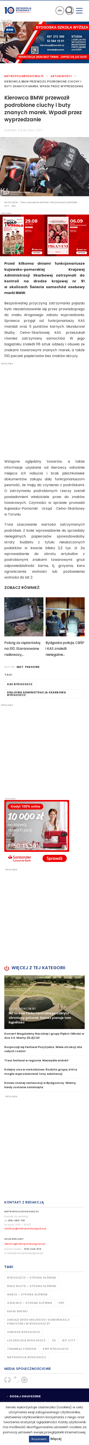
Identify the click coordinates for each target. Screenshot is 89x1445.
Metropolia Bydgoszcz (26, 1357)
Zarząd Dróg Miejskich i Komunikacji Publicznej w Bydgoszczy (38, 1321)
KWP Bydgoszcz (56, 1349)
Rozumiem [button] (39, 1439)
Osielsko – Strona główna (29, 1303)
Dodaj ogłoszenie (25, 1396)
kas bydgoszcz (20, 684)
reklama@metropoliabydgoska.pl (24, 1244)
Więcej (55, 1439)
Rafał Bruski (17, 1311)
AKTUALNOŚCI (61, 76)
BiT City (68, 1340)
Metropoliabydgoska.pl (24, 76)
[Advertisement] (44, 409)
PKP (61, 1303)
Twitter (16, 1380)
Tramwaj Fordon (21, 1349)
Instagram (24, 1380)
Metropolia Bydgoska (18, 10)
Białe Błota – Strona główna (31, 1286)
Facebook (7, 1380)
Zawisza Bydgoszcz (23, 1332)
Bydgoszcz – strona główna (31, 1277)
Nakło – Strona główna (27, 1294)
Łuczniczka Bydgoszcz (26, 1340)
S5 (54, 1340)
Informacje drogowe (60, 10)
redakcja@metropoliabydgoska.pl (25, 1228)
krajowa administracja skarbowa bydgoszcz (36, 694)
